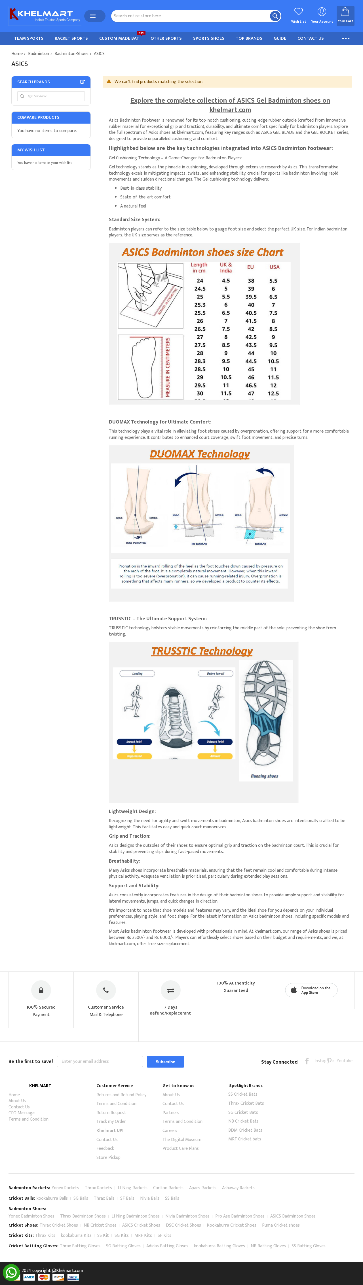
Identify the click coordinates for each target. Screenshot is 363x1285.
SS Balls (172, 1198)
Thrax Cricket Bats (246, 1103)
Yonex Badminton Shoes (31, 1216)
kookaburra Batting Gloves (219, 1246)
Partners (170, 1113)
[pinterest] (329, 1060)
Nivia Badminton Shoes (187, 1216)
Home (17, 54)
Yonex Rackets (65, 1188)
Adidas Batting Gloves (167, 1246)
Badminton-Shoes (71, 54)
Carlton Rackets (168, 1188)
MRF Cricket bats (244, 1139)
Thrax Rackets (98, 1188)
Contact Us (19, 1107)
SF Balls (127, 1198)
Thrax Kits (45, 1235)
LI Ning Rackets (132, 1188)
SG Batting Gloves (123, 1246)
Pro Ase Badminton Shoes (240, 1216)
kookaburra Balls (52, 1198)
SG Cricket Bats (243, 1112)
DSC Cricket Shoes (183, 1225)
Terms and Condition (28, 1119)
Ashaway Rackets (238, 1188)
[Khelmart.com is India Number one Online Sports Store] (45, 16)
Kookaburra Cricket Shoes (231, 1225)
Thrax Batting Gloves (80, 1246)
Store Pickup (108, 1157)
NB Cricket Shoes (100, 1225)
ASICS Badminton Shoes (293, 1216)
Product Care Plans (180, 1148)
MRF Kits (143, 1235)
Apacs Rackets (202, 1188)
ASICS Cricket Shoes (141, 1225)
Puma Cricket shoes (281, 1225)
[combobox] (196, 16)
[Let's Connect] (11, 1280)
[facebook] (307, 1060)
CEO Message (22, 1113)
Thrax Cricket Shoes (59, 1225)
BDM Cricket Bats (245, 1130)
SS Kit (103, 1235)
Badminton (38, 54)
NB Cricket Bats (243, 1121)
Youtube (340, 1060)
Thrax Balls (104, 1198)
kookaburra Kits (76, 1235)
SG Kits (122, 1235)
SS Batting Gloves (309, 1246)
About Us (17, 1101)
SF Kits (164, 1235)
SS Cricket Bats (243, 1094)
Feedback (105, 1148)
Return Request (111, 1113)
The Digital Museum (181, 1140)
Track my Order (111, 1121)
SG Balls (80, 1198)
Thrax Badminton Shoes (83, 1216)
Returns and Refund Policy (121, 1095)
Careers (169, 1130)
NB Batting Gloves (268, 1246)
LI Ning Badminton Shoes (135, 1216)
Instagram (318, 1060)
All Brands (82, 82)
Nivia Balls (149, 1198)
